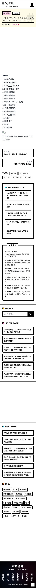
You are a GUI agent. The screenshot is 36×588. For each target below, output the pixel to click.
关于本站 (8, 577)
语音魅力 (25, 516)
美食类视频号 (20, 498)
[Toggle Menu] (32, 4)
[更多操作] (33, 585)
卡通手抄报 (15, 516)
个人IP (15, 489)
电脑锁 (5, 516)
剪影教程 (6, 507)
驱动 (27, 503)
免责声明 (3, 577)
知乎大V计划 (24, 173)
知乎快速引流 (17, 177)
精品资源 (6, 13)
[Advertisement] (18, 53)
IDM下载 (16, 511)
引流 (10, 114)
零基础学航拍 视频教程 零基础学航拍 (17, 232)
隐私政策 (17, 577)
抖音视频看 (7, 503)
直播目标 (23, 489)
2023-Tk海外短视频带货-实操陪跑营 (17, 205)
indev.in (16, 507)
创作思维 (6, 489)
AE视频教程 (18, 503)
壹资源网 (7, 24)
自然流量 (19, 494)
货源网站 (6, 511)
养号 (10, 85)
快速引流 (13, 173)
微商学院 (25, 511)
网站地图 (27, 577)
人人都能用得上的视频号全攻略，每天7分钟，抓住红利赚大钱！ (17, 195)
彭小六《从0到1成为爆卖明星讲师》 (17, 223)
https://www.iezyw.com (13, 254)
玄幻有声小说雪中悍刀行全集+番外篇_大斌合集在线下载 (16, 214)
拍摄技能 (28, 494)
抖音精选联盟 (8, 494)
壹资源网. (18, 566)
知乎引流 (6, 177)
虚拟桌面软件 (8, 498)
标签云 (22, 576)
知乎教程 (28, 177)
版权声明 (13, 577)
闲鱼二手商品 (26, 507)
